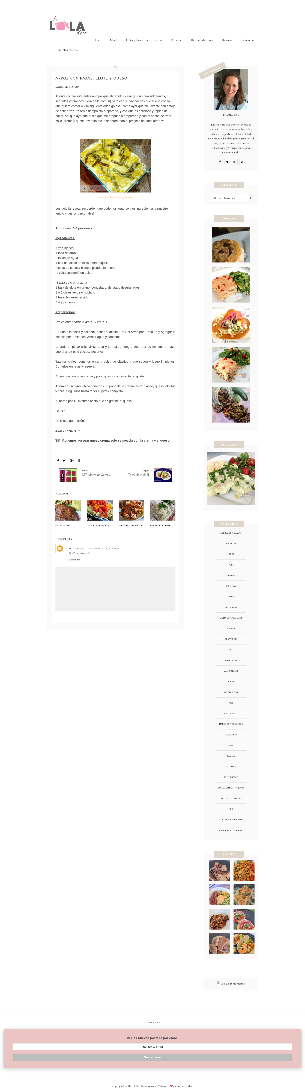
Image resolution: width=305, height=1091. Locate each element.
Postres (231, 766)
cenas (231, 596)
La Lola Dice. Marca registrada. (143, 1086)
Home (97, 40)
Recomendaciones (202, 40)
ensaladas (231, 660)
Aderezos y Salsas (231, 532)
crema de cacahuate (231, 617)
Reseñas (227, 40)
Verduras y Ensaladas (231, 830)
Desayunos (231, 639)
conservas (231, 607)
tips (231, 809)
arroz (61, 452)
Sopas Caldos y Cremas (231, 787)
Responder (74, 559)
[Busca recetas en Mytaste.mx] (231, 983)
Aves (231, 564)
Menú (113, 40)
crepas (231, 628)
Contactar (247, 40)
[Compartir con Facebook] (58, 460)
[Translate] (251, 197)
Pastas (231, 755)
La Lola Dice (231, 713)
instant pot (231, 692)
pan (231, 745)
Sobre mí (176, 40)
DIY (231, 649)
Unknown (75, 548)
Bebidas (231, 575)
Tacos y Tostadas (231, 798)
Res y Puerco (231, 777)
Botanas (231, 586)
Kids (231, 702)
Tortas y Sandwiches (231, 819)
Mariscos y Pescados (231, 724)
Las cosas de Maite (185, 1086)
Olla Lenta (231, 734)
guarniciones (231, 671)
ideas (231, 681)
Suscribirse (152, 1057)
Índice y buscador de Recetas (144, 40)
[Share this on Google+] (71, 460)
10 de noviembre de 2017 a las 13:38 (100, 548)
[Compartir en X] (64, 460)
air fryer (231, 543)
